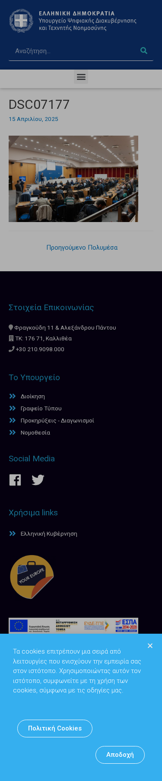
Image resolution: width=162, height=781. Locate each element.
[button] (54, 728)
